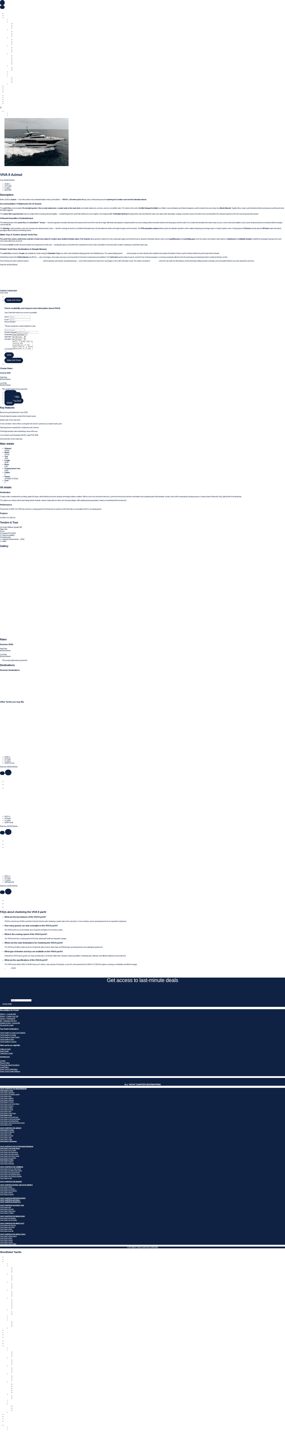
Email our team (13, 300)
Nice (15, 34)
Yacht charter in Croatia (8, 1035)
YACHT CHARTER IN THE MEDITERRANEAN (13, 1089)
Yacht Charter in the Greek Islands (10, 1148)
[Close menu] (2, 7)
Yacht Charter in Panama (7, 1194)
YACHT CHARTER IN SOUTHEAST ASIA (12, 1205)
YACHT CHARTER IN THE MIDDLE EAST (12, 1223)
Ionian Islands (18, 60)
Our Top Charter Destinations (19, 20)
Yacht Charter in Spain (16, 22)
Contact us (8, 92)
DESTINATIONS (14, 169)
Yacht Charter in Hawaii (6, 1242)
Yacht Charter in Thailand (6, 1213)
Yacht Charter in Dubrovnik (7, 1132)
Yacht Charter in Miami (6, 1238)
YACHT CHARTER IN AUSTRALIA (10, 1200)
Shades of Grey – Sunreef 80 (10, 1023)
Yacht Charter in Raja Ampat (7, 1211)
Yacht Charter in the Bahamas (19, 74)
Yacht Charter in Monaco (6, 1106)
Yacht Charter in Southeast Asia (20, 76)
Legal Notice (4, 1067)
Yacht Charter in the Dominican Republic (11, 1176)
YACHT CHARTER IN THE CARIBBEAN (11, 1167)
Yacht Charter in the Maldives (8, 1218)
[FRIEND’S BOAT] (21, 807)
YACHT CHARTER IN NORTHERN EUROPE (12, 1198)
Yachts (7, 968)
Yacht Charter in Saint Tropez (8, 1113)
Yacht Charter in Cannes (6, 1109)
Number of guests (10, 332)
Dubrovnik (16, 48)
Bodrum (16, 68)
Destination (8, 334)
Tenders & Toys (14, 401)
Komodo (16, 80)
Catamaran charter (6, 1053)
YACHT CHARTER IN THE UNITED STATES (12, 1234)
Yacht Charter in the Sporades (8, 1158)
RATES (9, 403)
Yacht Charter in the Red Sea (8, 1225)
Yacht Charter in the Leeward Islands (10, 1172)
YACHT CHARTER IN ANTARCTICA (10, 1202)
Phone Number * (10, 322)
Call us (6, 296)
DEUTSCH (11, 10)
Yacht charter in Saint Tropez (9, 1037)
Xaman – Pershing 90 (7, 1019)
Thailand (16, 82)
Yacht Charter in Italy (16, 38)
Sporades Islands (19, 64)
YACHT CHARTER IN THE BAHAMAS (11, 1182)
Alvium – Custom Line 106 (9, 1016)
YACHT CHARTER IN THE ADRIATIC (10, 1128)
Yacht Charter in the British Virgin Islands (11, 1171)
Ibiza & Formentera (19, 26)
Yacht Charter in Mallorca (6, 1098)
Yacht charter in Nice (7, 1039)
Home (2, 968)
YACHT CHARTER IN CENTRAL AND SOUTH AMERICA (16, 1185)
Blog (6, 88)
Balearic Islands (18, 24)
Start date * (8, 337)
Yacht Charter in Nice (5, 1111)
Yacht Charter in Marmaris (7, 1163)
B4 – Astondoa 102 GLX (8, 1021)
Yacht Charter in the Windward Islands (10, 1174)
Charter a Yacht (9, 14)
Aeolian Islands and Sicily (22, 44)
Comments (8, 349)
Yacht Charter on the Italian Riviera (9, 1121)
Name (7, 317)
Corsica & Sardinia (19, 42)
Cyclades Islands (19, 56)
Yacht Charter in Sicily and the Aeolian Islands (12, 1123)
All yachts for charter (7, 1025)
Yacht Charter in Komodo (7, 1209)
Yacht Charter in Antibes (6, 1108)
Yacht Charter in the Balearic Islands (9, 1094)
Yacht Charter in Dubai (6, 1229)
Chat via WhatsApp (11, 364)
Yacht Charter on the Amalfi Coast (9, 1117)
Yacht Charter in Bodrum (6, 1162)
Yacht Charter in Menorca (7, 1100)
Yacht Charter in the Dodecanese (9, 1152)
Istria (14, 50)
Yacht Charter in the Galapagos (8, 1191)
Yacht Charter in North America (8, 1236)
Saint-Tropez (17, 36)
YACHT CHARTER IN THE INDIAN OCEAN (12, 1216)
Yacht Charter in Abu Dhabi (7, 1227)
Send (9, 355)
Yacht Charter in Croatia (17, 46)
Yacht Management (11, 86)
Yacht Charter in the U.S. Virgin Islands (10, 1169)
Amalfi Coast (17, 40)
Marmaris (16, 70)
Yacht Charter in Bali (5, 1207)
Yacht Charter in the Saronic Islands (9, 1156)
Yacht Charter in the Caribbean (19, 72)
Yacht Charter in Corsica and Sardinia (10, 1119)
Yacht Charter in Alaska (6, 1240)
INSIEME (5, 752)
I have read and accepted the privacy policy (22, 351)
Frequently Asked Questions (9, 1065)
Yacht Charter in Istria (5, 1134)
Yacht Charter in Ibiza (5, 1096)
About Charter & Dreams (12, 90)
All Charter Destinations (17, 84)
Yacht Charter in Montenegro (8, 1141)
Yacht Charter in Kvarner (6, 1136)
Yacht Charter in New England (8, 1244)
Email (6, 320)
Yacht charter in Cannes (8, 1042)
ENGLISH (3, 10)
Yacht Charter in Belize (6, 1187)
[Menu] (2, 2)
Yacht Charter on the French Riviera (9, 1104)
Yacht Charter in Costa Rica (7, 1189)
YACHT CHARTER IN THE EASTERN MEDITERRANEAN (16, 1146)
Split (14, 52)
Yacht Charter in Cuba (6, 1178)
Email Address (5, 1000)
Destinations (8, 18)
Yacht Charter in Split (5, 1137)
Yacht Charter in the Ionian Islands (9, 1154)
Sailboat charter (5, 1049)
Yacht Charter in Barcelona (7, 1092)
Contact (2, 1061)
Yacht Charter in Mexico (6, 1192)
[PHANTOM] (21, 866)
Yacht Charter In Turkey (17, 66)
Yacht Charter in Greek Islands (19, 54)
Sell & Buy (8, 16)
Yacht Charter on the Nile (6, 1231)
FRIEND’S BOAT (9, 811)
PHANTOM (6, 871)
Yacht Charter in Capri (6, 1125)
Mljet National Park (36, 261)
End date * (8, 339)
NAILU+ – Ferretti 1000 (8, 1014)
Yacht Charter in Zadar (6, 1139)
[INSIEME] (36, 747)
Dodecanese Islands (20, 58)
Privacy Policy (5, 1063)
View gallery (4, 169)
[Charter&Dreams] (7, 107)
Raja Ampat (17, 78)
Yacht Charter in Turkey (6, 1160)
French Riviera (18, 32)
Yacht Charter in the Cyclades (8, 1150)
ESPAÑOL (19, 10)
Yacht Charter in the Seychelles (8, 1220)
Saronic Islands (18, 62)
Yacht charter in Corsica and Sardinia (12, 1033)
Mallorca (16, 28)
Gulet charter (4, 1051)
